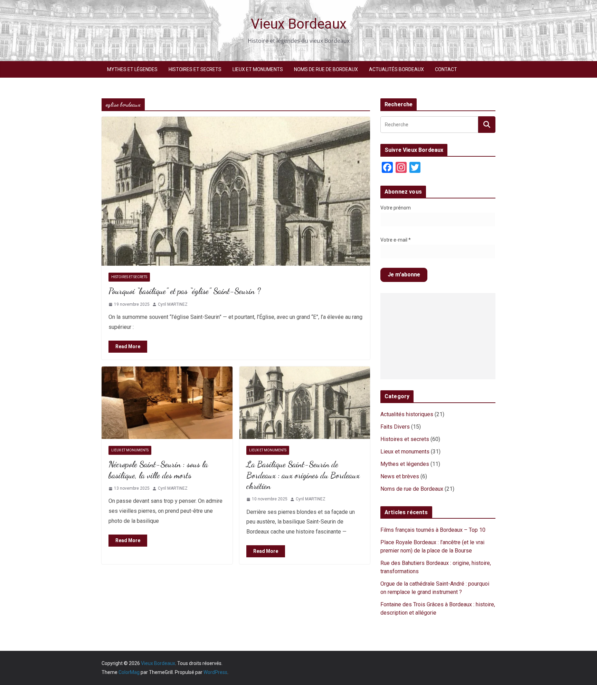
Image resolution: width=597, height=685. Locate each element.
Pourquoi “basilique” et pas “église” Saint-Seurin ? (184, 291)
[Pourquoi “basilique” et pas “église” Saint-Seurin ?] (236, 191)
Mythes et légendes (132, 69)
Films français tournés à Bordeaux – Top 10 (432, 530)
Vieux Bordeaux (299, 24)
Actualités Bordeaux (396, 69)
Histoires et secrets (195, 69)
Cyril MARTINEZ (173, 304)
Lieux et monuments (258, 69)
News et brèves (399, 476)
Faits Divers (395, 426)
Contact (446, 69)
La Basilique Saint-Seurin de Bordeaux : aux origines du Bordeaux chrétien (303, 475)
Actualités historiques (406, 414)
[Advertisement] (437, 336)
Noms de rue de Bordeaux (326, 69)
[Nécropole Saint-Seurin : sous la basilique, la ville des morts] (167, 402)
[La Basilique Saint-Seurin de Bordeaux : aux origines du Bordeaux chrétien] (304, 402)
